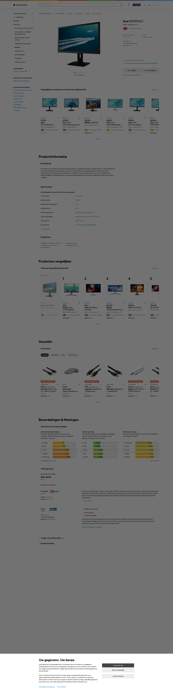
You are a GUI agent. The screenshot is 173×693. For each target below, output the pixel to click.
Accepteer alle (118, 665)
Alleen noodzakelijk (118, 670)
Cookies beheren (118, 676)
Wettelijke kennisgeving (47, 687)
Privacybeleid (61, 687)
